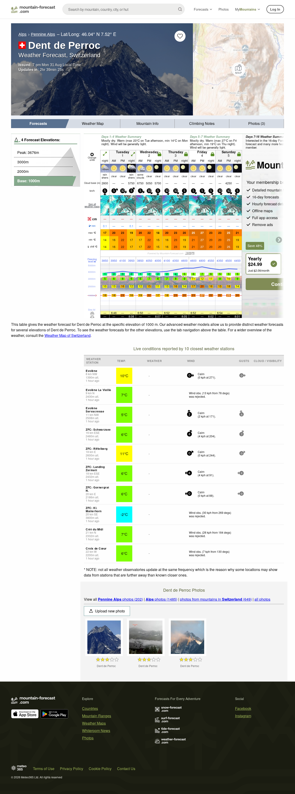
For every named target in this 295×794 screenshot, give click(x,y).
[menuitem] (38, 123)
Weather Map (93, 123)
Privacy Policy (71, 768)
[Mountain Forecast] (33, 9)
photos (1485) (161, 599)
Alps (22, 34)
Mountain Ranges (96, 715)
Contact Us (126, 768)
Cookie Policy (100, 768)
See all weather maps (92, 205)
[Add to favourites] (180, 36)
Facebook (243, 708)
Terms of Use (43, 768)
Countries (90, 708)
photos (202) (120, 599)
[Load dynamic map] (238, 69)
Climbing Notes (202, 123)
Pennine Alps (43, 34)
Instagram (243, 715)
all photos (262, 599)
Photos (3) (256, 123)
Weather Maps (94, 723)
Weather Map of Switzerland (67, 335)
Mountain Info (147, 123)
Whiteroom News (96, 730)
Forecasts (201, 9)
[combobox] (123, 9)
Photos (223, 9)
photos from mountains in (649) (216, 599)
